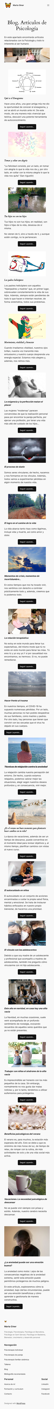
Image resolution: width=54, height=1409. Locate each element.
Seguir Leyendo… (27, 127)
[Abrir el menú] (48, 5)
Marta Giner (18, 5)
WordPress (20, 1403)
